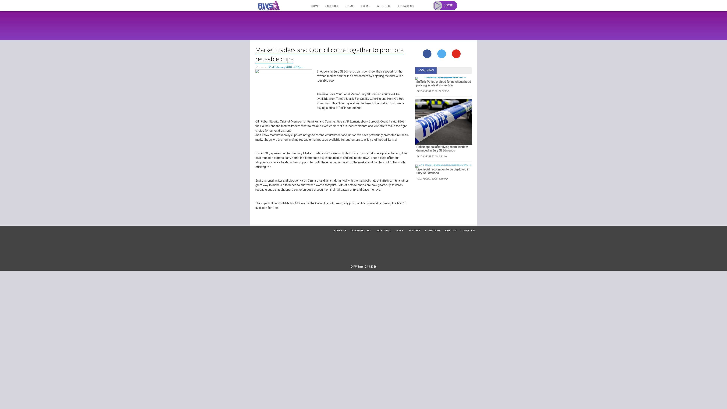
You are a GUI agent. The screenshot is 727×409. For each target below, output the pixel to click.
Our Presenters (361, 230)
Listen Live (468, 230)
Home (315, 6)
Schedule (332, 6)
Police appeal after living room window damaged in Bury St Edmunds (442, 148)
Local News (383, 230)
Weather (414, 230)
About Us (383, 6)
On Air (350, 6)
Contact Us (405, 6)
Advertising (432, 230)
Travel (400, 230)
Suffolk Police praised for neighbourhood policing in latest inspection (443, 83)
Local (365, 6)
